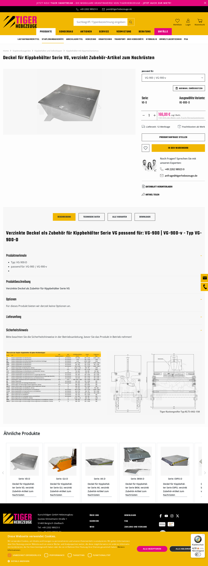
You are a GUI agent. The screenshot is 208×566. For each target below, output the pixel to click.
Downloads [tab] (144, 217)
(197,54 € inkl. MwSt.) (181, 117)
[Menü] (203, 536)
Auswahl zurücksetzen (191, 88)
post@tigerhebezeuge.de (119, 9)
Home (6, 50)
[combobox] (100, 22)
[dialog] (104, 549)
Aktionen (86, 32)
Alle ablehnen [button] (183, 549)
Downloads (130, 515)
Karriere (94, 521)
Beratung (145, 32)
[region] (69, 103)
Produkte (46, 32)
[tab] (64, 217)
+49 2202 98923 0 (89, 9)
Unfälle (163, 32)
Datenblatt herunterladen (159, 187)
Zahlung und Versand (135, 527)
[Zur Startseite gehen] (20, 21)
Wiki (92, 527)
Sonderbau (66, 32)
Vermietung (123, 32)
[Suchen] (130, 22)
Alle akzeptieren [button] (152, 549)
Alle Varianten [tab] (119, 217)
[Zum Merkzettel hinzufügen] (145, 148)
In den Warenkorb (178, 148)
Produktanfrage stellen (173, 137)
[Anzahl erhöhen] (154, 115)
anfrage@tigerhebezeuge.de (181, 175)
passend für (148, 71)
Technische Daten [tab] (91, 217)
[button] (70, 561)
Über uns (94, 515)
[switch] (198, 554)
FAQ (126, 521)
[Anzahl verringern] (143, 115)
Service (104, 32)
